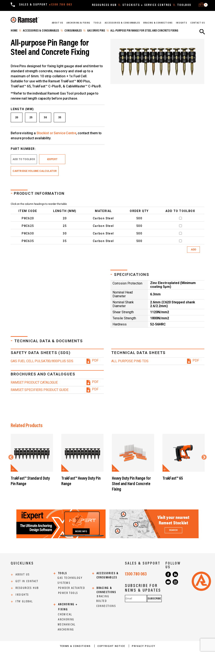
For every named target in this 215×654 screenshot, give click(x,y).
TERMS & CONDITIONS (76, 646)
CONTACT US (197, 23)
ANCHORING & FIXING (78, 23)
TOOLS (97, 23)
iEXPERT (52, 159)
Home (14, 30)
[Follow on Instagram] (175, 582)
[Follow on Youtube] (168, 582)
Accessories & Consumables (41, 30)
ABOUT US (57, 23)
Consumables (73, 30)
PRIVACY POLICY (143, 646)
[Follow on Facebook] (168, 574)
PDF (95, 360)
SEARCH (173, 530)
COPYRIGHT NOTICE (111, 646)
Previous (11, 457)
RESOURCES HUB (104, 5)
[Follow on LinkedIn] (175, 574)
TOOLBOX (184, 5)
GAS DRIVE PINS (96, 30)
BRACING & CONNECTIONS (158, 23)
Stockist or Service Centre (56, 133)
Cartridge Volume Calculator (35, 171)
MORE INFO (81, 531)
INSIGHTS (181, 23)
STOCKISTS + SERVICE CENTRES (146, 5)
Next (203, 457)
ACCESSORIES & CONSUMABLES (122, 23)
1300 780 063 (136, 574)
